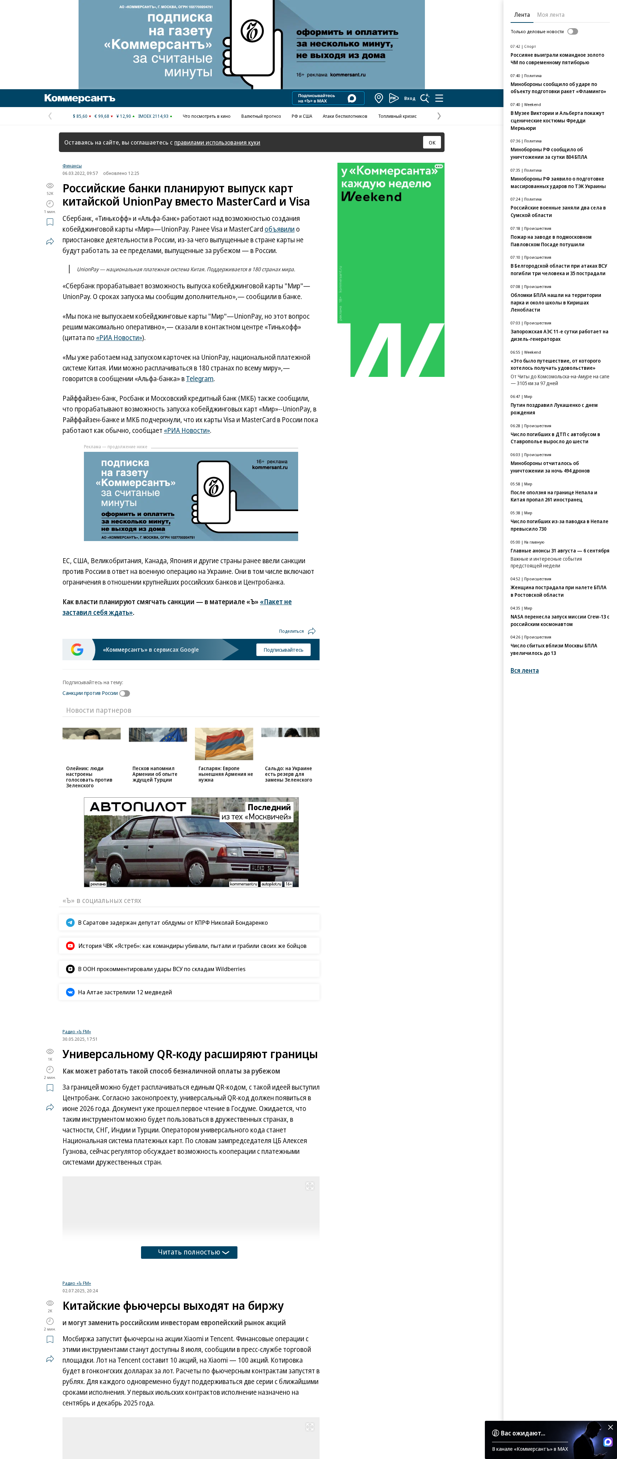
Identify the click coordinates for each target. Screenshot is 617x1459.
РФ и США (302, 116)
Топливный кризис (397, 116)
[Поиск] (425, 98)
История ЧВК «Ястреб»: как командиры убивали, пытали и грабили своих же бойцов (192, 945)
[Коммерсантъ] (80, 98)
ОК (432, 142)
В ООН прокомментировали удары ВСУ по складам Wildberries (162, 969)
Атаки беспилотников (345, 116)
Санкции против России (90, 692)
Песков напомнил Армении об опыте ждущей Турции (154, 774)
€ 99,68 (102, 116)
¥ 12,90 (123, 116)
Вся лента (525, 670)
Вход (410, 98)
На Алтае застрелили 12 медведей (125, 992)
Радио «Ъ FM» (76, 1031)
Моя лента (551, 15)
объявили (280, 229)
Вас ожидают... (523, 1433)
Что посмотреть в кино (207, 116)
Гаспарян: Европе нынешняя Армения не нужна (226, 774)
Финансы (72, 165)
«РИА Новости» (119, 337)
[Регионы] (379, 98)
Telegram (200, 378)
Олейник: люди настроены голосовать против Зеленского (89, 777)
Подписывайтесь (284, 649)
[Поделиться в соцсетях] (50, 241)
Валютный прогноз (261, 116)
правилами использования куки (217, 142)
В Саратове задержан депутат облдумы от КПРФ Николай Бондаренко (173, 922)
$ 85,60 (80, 116)
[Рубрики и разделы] (439, 98)
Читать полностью (189, 1252)
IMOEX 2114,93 (153, 116)
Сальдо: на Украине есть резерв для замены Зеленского (288, 774)
